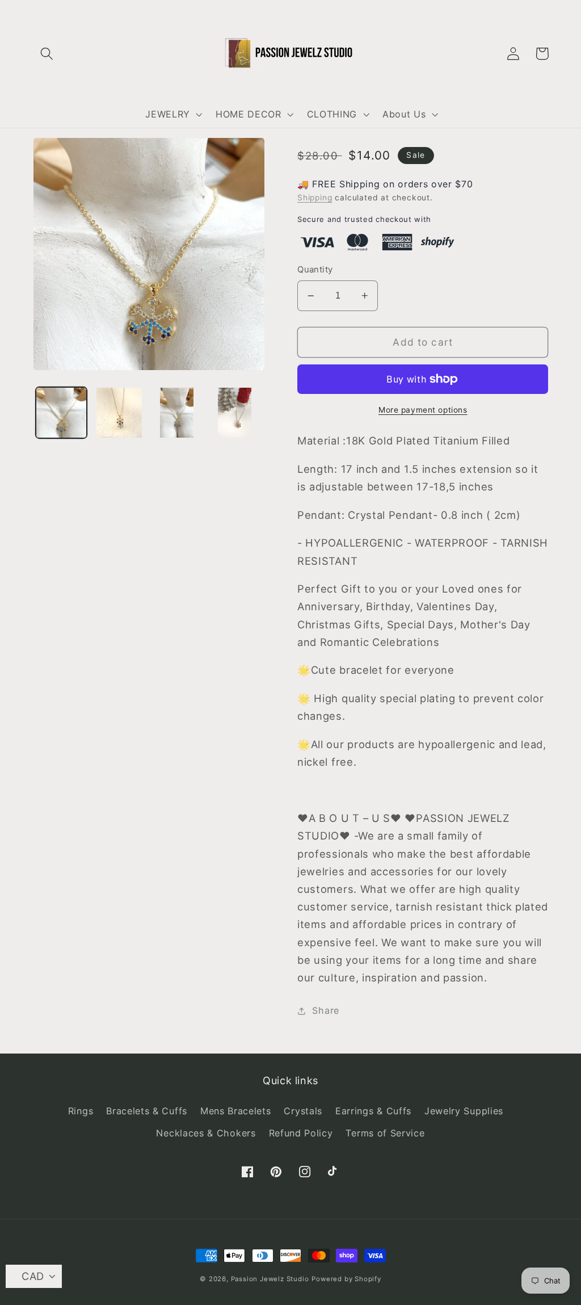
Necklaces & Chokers (205, 1133)
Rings (80, 1111)
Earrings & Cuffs (373, 1111)
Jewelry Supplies (463, 1111)
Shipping (314, 197)
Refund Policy (301, 1133)
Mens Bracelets (235, 1111)
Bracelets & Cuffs (146, 1111)
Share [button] (325, 1010)
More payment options (423, 409)
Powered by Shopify (346, 1279)
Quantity (315, 270)
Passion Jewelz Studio (270, 1279)
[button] (47, 53)
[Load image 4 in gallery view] (234, 412)
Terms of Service (385, 1133)
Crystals (303, 1111)
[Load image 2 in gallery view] (119, 412)
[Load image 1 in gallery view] (61, 412)
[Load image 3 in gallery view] (177, 412)
